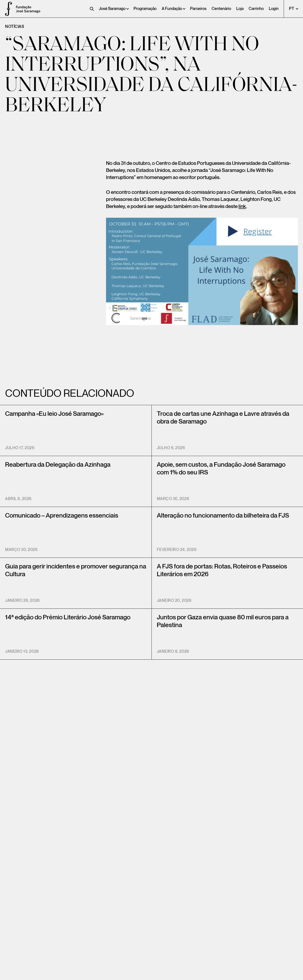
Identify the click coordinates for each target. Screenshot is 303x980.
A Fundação (172, 9)
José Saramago (112, 9)
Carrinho (256, 9)
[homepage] (6, 9)
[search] (92, 9)
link (242, 206)
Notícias (14, 27)
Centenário (221, 9)
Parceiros (198, 9)
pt (292, 9)
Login (274, 9)
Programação (145, 9)
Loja (240, 9)
